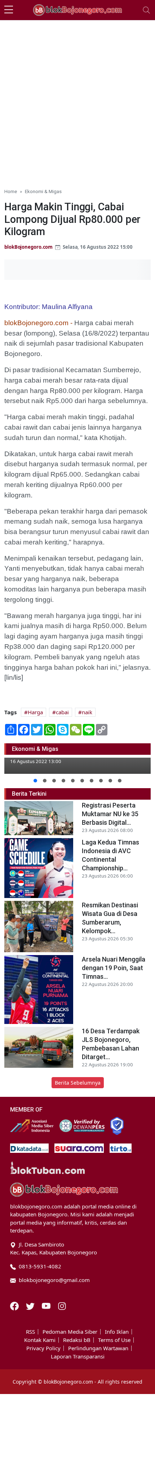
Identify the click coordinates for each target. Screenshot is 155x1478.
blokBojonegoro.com (28, 247)
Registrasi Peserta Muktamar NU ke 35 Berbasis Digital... (110, 813)
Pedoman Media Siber (70, 1331)
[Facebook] (15, 1305)
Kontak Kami (40, 1340)
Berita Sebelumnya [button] (78, 1082)
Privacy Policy (43, 1348)
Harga (35, 712)
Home (10, 191)
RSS (30, 1331)
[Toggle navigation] (146, 10)
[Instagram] (62, 1305)
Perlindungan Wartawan (98, 1348)
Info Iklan (117, 1331)
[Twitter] (31, 1305)
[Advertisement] (77, 101)
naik (87, 712)
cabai (62, 712)
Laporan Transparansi (78, 1356)
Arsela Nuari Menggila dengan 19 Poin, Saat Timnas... (113, 967)
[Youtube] (47, 1305)
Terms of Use (114, 1340)
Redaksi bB (76, 1340)
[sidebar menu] (8, 10)
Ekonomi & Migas (43, 191)
